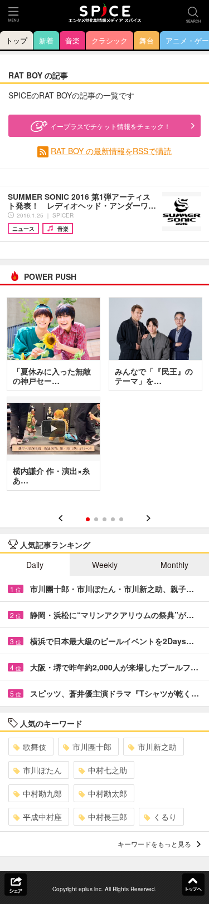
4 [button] (113, 519)
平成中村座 (42, 816)
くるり (165, 816)
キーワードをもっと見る (154, 843)
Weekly (105, 564)
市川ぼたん (42, 769)
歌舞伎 (34, 746)
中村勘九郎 (42, 793)
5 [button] (121, 519)
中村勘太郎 (107, 793)
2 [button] (96, 519)
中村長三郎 (107, 816)
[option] (104, 398)
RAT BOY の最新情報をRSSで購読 (111, 150)
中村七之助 (107, 769)
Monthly (174, 564)
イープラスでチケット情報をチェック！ (110, 126)
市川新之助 (157, 746)
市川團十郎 (91, 746)
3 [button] (104, 519)
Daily (34, 564)
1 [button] (88, 519)
